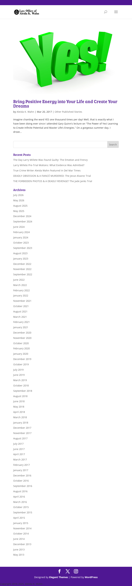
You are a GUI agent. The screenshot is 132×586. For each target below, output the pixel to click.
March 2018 (20, 417)
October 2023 (21, 242)
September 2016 (22, 486)
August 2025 (20, 205)
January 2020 (20, 353)
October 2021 (21, 306)
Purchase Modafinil (33, 567)
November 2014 (22, 528)
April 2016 (19, 496)
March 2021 (20, 316)
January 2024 (20, 237)
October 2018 (21, 385)
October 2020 (21, 343)
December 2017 (22, 427)
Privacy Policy (52, 583)
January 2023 (20, 258)
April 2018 (19, 412)
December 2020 (22, 332)
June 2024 (19, 226)
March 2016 (20, 502)
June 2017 (19, 449)
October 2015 (21, 507)
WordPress (91, 577)
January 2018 (20, 422)
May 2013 (18, 554)
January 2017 (20, 470)
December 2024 (22, 216)
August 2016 (20, 491)
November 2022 (22, 269)
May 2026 (18, 200)
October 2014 (21, 533)
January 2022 (20, 295)
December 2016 (22, 475)
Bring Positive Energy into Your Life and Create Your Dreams (65, 103)
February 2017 (21, 464)
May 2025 (18, 211)
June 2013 (19, 549)
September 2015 (22, 512)
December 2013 (22, 544)
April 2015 (19, 517)
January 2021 (20, 327)
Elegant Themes (58, 577)
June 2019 (19, 374)
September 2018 (22, 390)
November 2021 (22, 300)
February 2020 (21, 348)
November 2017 (22, 433)
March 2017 (20, 459)
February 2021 (21, 322)
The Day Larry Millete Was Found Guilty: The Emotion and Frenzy (50, 159)
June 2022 (19, 279)
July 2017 (18, 443)
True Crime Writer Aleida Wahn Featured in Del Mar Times (47, 170)
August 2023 (20, 253)
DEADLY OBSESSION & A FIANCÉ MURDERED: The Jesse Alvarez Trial (52, 175)
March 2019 (20, 380)
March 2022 (20, 285)
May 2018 (18, 406)
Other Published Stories (68, 111)
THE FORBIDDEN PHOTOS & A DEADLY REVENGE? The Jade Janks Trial (52, 181)
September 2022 (22, 274)
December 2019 (22, 359)
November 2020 (22, 338)
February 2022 (21, 290)
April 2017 (19, 454)
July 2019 (18, 369)
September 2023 (22, 248)
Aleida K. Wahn (25, 111)
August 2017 (20, 438)
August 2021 (20, 311)
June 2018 (19, 401)
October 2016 (21, 480)
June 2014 (19, 538)
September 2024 (22, 221)
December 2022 (22, 264)
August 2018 (20, 396)
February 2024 (21, 232)
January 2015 (20, 523)
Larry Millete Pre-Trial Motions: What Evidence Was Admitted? (48, 165)
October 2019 (21, 364)
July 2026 (18, 195)
